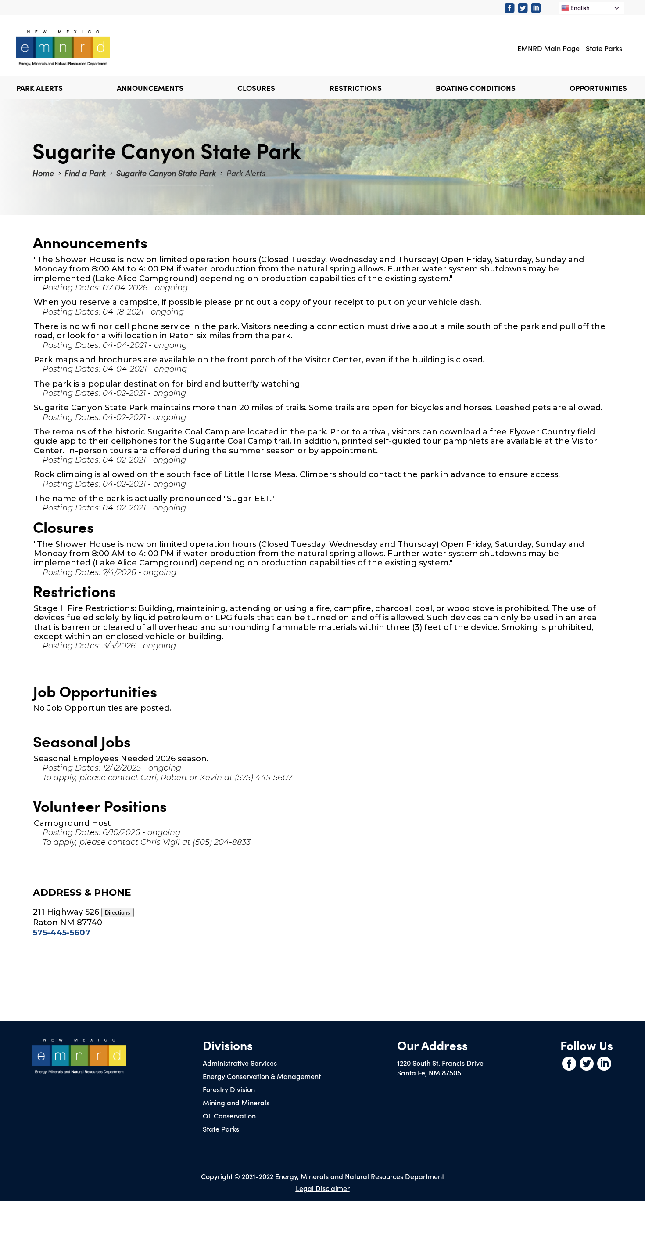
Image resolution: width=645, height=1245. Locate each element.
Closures (256, 88)
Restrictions (356, 88)
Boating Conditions (476, 88)
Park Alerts (39, 88)
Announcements (150, 88)
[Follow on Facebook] (511, 8)
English (579, 8)
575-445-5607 (61, 932)
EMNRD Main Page (548, 48)
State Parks (604, 48)
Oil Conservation (229, 1115)
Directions (117, 912)
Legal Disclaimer (323, 1188)
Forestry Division (229, 1089)
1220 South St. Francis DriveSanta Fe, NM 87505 (440, 1067)
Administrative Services (240, 1063)
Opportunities (598, 88)
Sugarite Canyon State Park (166, 172)
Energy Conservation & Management (262, 1076)
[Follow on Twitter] (524, 8)
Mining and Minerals (236, 1102)
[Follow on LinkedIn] (537, 8)
